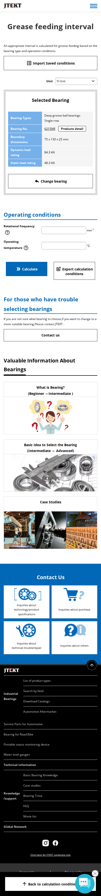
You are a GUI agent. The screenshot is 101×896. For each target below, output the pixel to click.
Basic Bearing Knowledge (40, 775)
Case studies (32, 785)
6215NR (49, 129)
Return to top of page (91, 665)
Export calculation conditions (74, 271)
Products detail (72, 129)
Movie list (29, 816)
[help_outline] (7, 234)
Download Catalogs (36, 701)
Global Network (15, 827)
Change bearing (50, 181)
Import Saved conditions (50, 63)
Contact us (50, 335)
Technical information (20, 765)
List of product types (37, 681)
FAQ (26, 806)
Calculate (27, 269)
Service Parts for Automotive (23, 724)
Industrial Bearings (11, 696)
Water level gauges (17, 754)
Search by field (33, 691)
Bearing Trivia (32, 796)
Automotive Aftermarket (39, 711)
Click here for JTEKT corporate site (50, 854)
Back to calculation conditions (50, 884)
